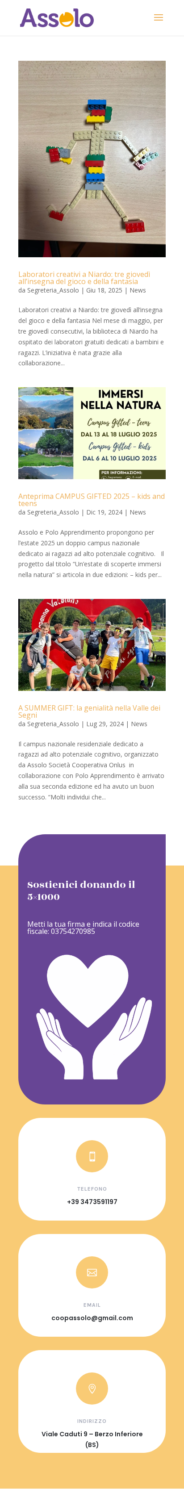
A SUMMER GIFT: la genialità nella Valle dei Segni (89, 711)
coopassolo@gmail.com (92, 1317)
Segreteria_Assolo (53, 290)
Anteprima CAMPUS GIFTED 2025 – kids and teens (91, 499)
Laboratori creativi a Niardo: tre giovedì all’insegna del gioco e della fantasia (84, 277)
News (138, 290)
